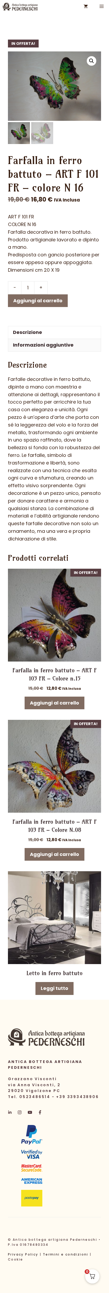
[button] (91, 61)
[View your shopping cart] (86, 6)
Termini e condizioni (65, 1254)
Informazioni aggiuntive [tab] (43, 345)
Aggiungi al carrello (37, 300)
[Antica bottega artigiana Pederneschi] (20, 6)
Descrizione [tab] (27, 332)
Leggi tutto (54, 988)
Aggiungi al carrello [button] (54, 703)
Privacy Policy (23, 1254)
